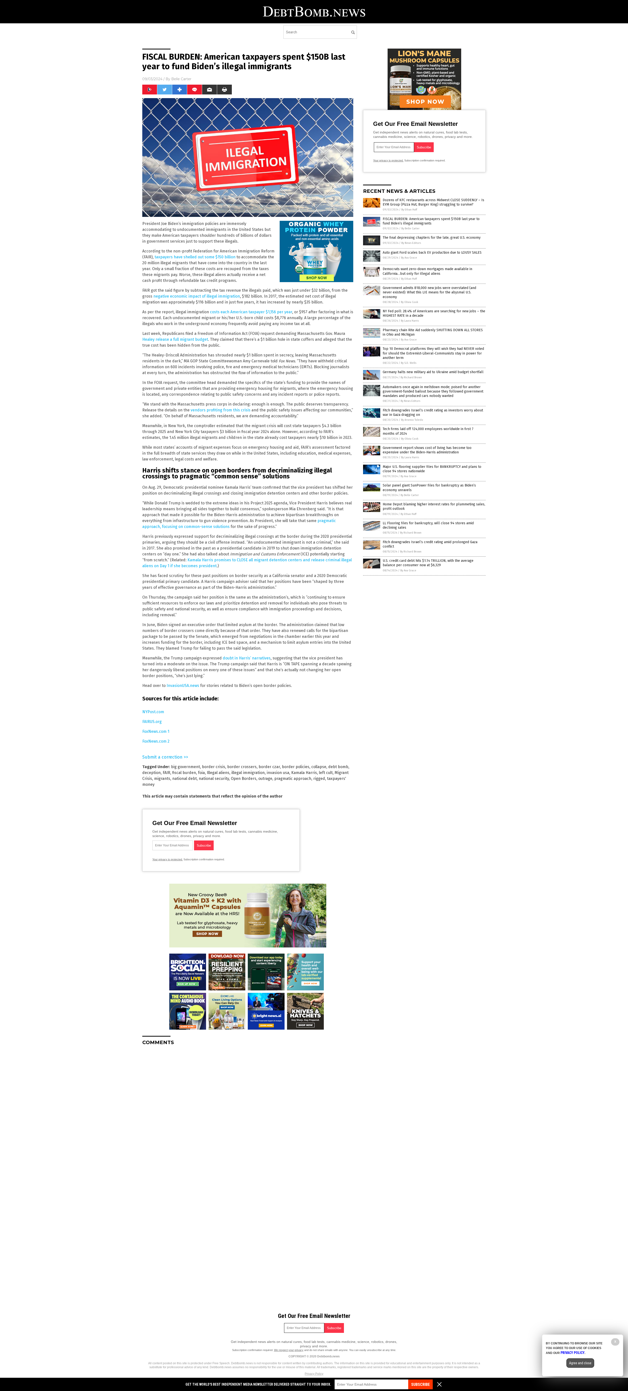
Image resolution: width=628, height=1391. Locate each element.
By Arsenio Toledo (412, 419)
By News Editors (411, 243)
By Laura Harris (410, 320)
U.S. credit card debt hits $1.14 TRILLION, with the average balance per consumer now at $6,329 (428, 563)
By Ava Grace (409, 257)
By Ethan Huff (409, 209)
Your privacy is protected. (167, 859)
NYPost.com (153, 711)
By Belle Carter (410, 228)
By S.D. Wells (408, 363)
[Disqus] (247, 1110)
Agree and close (580, 1363)
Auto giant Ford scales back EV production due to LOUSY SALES (432, 252)
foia (201, 772)
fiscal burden (184, 772)
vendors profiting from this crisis (220, 410)
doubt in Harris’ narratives (247, 658)
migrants (162, 778)
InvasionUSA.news (183, 685)
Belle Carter (181, 79)
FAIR (166, 772)
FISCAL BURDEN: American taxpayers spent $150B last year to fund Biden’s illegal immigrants (431, 221)
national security (214, 778)
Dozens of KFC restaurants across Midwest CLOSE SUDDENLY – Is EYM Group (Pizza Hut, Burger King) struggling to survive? (433, 202)
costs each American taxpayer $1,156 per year (251, 312)
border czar (269, 766)
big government (185, 766)
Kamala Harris (304, 772)
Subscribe (420, 1384)
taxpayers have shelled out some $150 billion (195, 257)
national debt (184, 778)
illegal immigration (248, 772)
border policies (295, 766)
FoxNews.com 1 (155, 731)
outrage (265, 778)
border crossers (242, 766)
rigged (319, 778)
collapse (318, 766)
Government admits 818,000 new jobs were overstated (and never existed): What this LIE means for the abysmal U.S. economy (429, 292)
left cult (326, 772)
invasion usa (278, 772)
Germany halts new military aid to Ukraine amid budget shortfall (433, 372)
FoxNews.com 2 (156, 741)
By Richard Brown (411, 377)
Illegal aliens (218, 772)
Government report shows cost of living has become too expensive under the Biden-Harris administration (427, 450)
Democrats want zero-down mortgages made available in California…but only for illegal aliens (427, 271)
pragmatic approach (292, 778)
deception (151, 772)
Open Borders (243, 778)
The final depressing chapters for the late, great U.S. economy (432, 238)
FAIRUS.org (152, 721)
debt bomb (338, 766)
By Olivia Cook (409, 302)
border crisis (213, 766)
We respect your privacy (288, 1350)
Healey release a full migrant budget (175, 339)
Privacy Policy (314, 1374)
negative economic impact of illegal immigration (196, 296)
